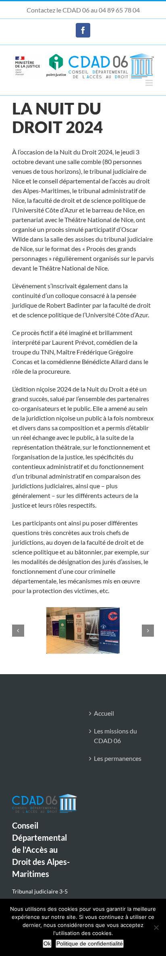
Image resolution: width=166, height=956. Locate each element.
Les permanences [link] (117, 758)
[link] (83, 30)
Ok (47, 943)
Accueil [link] (104, 713)
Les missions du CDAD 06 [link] (115, 735)
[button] (18, 631)
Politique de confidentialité (89, 943)
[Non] (156, 927)
